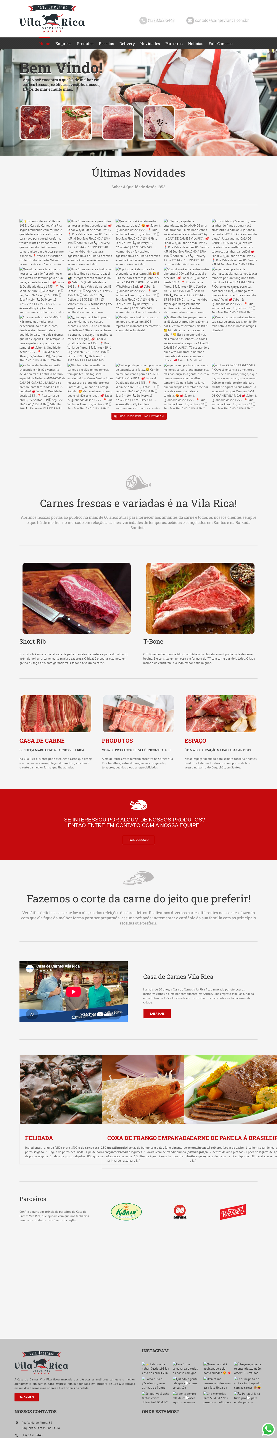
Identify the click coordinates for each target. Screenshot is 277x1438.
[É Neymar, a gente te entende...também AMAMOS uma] (186, 242)
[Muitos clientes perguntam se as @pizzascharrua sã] (186, 338)
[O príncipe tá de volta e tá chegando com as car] (138, 290)
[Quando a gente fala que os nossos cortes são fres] (42, 290)
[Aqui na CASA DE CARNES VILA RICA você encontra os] (235, 386)
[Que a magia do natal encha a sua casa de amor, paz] (235, 338)
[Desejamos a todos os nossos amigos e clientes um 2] (138, 338)
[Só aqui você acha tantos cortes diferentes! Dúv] (186, 290)
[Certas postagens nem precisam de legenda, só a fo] (138, 386)
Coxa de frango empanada (148, 1138)
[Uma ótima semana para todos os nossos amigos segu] (90, 242)
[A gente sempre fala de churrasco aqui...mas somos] (235, 290)
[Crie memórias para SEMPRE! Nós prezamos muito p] (42, 338)
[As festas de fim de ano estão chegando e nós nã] (42, 386)
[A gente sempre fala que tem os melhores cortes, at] (186, 386)
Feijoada (39, 1138)
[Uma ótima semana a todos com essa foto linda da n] (90, 290)
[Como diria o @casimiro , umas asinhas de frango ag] (235, 242)
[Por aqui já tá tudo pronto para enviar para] (90, 338)
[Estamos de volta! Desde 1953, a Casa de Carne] (42, 242)
